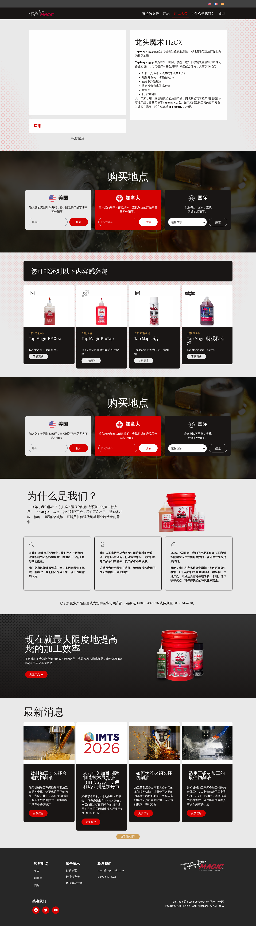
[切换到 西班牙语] (222, 3)
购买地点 (180, 13)
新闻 (222, 13)
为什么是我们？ (202, 13)
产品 (166, 13)
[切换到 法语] (216, 3)
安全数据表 (150, 13)
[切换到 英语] (209, 3)
